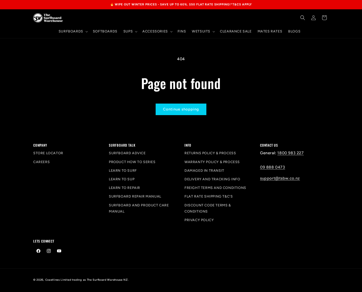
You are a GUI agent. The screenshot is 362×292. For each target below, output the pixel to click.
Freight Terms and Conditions (215, 188)
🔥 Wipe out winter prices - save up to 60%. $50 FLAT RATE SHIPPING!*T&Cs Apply (181, 4)
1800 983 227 (290, 153)
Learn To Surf (123, 171)
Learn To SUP (121, 179)
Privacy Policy (199, 220)
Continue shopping (181, 109)
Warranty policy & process (212, 162)
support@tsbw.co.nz (280, 178)
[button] (73, 31)
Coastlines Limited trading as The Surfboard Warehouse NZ (86, 279)
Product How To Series (132, 162)
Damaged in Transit (204, 171)
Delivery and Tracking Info (212, 179)
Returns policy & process (210, 153)
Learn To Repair (124, 188)
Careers (41, 162)
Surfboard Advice (127, 153)
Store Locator (48, 153)
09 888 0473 (272, 167)
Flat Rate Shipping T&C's (208, 196)
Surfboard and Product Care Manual (139, 208)
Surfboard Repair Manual (135, 196)
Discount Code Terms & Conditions (207, 208)
